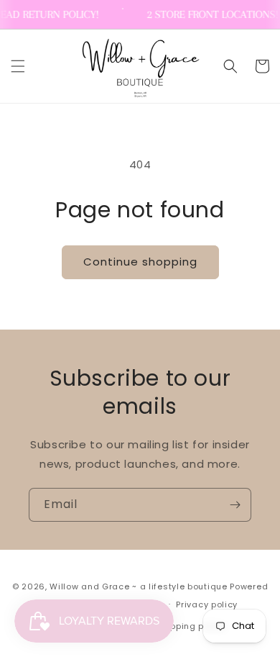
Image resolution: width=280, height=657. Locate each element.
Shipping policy (191, 626)
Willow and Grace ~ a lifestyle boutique (138, 586)
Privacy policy (207, 604)
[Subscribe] (235, 505)
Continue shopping (140, 261)
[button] (18, 66)
